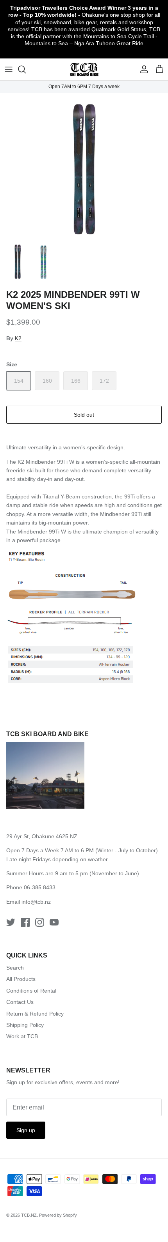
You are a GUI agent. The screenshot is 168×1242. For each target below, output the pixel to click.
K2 (18, 338)
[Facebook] (25, 922)
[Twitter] (10, 922)
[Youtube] (54, 922)
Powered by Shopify (58, 1215)
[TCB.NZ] (84, 69)
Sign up (25, 1130)
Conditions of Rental (31, 991)
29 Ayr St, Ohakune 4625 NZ (41, 836)
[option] (84, 165)
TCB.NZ (29, 1215)
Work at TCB (22, 1036)
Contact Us (20, 1002)
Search (15, 968)
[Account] (142, 69)
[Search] (25, 69)
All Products (21, 979)
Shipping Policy (25, 1025)
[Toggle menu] (8, 69)
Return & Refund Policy (35, 1014)
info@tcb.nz (36, 902)
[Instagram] (39, 922)
